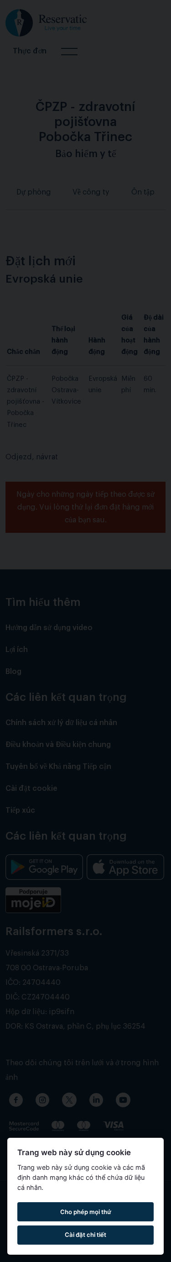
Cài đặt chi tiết (85, 1234)
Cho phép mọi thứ (85, 1211)
